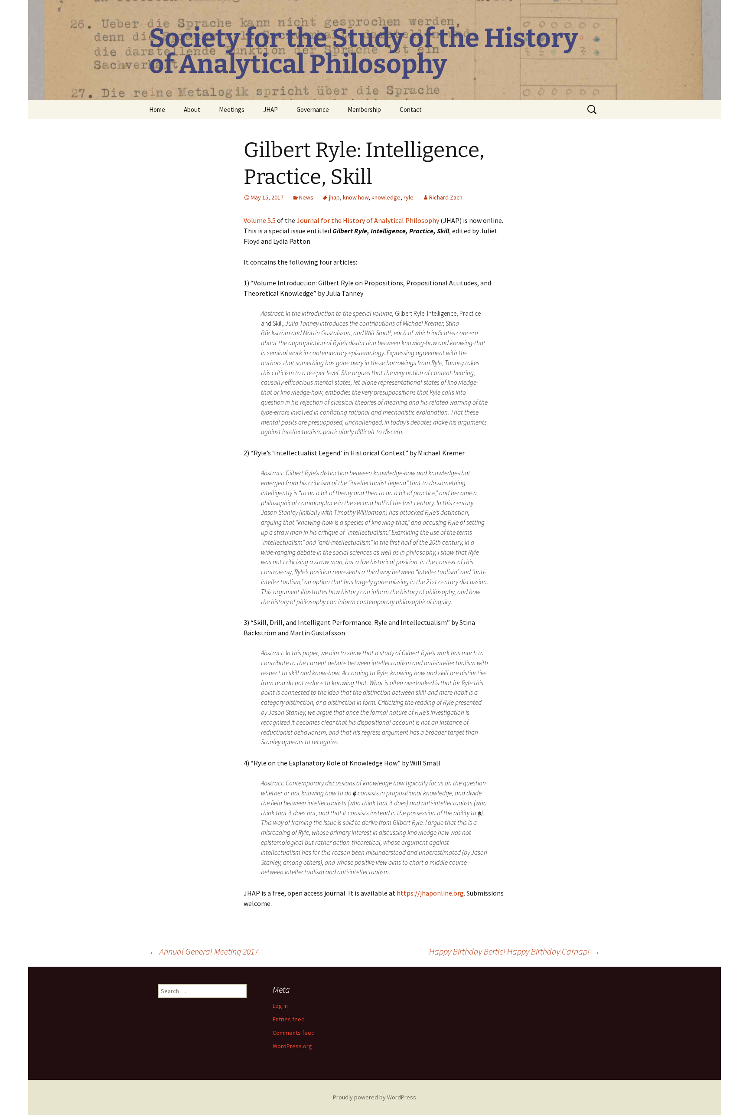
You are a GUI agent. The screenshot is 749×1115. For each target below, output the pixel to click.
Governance (312, 109)
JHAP (270, 109)
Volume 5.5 (260, 220)
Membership (364, 109)
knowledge (386, 197)
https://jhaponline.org (430, 893)
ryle (409, 197)
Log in (280, 1006)
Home (157, 109)
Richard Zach (445, 197)
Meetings (231, 109)
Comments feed (294, 1033)
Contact (411, 109)
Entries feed (289, 1019)
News (306, 197)
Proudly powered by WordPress (374, 1097)
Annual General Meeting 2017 (203, 951)
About (192, 109)
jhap (334, 197)
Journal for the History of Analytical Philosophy (367, 220)
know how (355, 197)
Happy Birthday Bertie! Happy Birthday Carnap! (514, 951)
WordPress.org (292, 1046)
